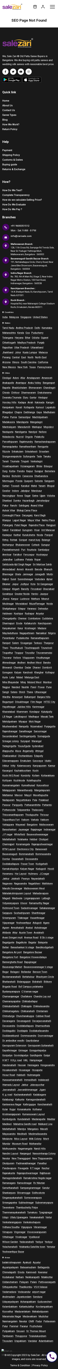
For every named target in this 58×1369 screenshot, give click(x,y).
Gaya (39, 412)
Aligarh (15, 589)
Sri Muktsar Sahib (42, 564)
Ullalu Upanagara (19, 1217)
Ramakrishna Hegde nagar (37, 1178)
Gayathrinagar (9, 1050)
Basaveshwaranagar (37, 834)
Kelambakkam (9, 1306)
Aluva (18, 751)
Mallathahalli (9, 839)
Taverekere (8, 1207)
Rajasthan (7, 347)
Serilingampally (27, 736)
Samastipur (24, 417)
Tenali (5, 461)
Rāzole (6, 451)
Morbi (50, 574)
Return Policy (9, 129)
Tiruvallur (30, 652)
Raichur (45, 1168)
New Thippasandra (42, 1158)
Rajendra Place (37, 525)
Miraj (23, 682)
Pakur (5, 505)
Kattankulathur (26, 1306)
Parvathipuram (10, 441)
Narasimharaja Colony (44, 1153)
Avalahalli (39, 932)
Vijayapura (26, 1227)
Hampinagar (36, 1060)
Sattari (5, 485)
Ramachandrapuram (45, 441)
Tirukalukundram (37, 1336)
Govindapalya (21, 1055)
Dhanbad (7, 500)
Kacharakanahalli (23, 1094)
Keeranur (42, 1272)
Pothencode (8, 809)
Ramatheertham (27, 446)
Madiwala (17, 898)
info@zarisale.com (21, 236)
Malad (19, 677)
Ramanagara (8, 1183)
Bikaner (6, 584)
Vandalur (32, 1341)
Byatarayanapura (11, 991)
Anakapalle (8, 382)
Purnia (13, 417)
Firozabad (36, 589)
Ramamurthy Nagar (39, 903)
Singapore (25, 317)
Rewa (20, 495)
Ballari (5, 947)
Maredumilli (24, 427)
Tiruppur (19, 652)
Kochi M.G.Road (10, 775)
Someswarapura (33, 1197)
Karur (20, 628)
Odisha (35, 337)
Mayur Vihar (34, 520)
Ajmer (49, 579)
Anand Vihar (37, 505)
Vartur (48, 1217)
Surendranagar (25, 579)
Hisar (37, 530)
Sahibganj (24, 505)
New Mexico (9, 367)
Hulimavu (33, 873)
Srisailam (44, 451)
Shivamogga (23, 1192)
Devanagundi (24, 1021)
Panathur (42, 1163)
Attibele (6, 932)
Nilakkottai (47, 1277)
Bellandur (26, 971)
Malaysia (14, 317)
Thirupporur (21, 1336)
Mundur (6, 1143)
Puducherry (37, 332)
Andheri (21, 662)
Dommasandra (28, 1035)
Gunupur (45, 544)
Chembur (18, 667)
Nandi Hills (40, 1148)
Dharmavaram (28, 392)
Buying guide (9, 164)
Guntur (33, 397)
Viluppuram (28, 657)
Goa (28, 332)
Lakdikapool (20, 716)
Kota (32, 584)
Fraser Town (27, 863)
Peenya (25, 878)
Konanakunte (24, 1109)
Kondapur (34, 711)
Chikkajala (26, 1006)
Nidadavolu (8, 436)
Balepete (43, 942)
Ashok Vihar (8, 510)
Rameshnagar (24, 1183)
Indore (15, 490)
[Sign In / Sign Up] (43, 7)
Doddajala (22, 1030)
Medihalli (22, 1133)
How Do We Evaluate (14, 204)
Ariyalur (40, 613)
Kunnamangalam (11, 785)
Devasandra (31, 859)
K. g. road (7, 1094)
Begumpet (7, 701)
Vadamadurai (9, 1291)
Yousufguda (24, 746)
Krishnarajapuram (11, 1114)
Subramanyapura (44, 1202)
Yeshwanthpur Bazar (13, 1251)
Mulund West (34, 682)
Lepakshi (50, 407)
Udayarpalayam (10, 1301)
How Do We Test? (12, 190)
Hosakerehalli (9, 1070)
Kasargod (7, 770)
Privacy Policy (40, 1365)
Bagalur (32, 942)
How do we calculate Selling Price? (22, 199)
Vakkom (44, 819)
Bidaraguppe (24, 981)
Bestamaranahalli (11, 976)
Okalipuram (8, 1163)
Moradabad (21, 603)
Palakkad (44, 800)
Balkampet (30, 697)
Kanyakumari (9, 628)
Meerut (45, 598)
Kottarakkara (47, 775)
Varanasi (31, 608)
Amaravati (47, 377)
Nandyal (32, 431)
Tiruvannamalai (44, 652)
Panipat (49, 535)
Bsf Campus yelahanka (30, 986)
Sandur (46, 1187)
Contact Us (8, 110)
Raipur (29, 471)
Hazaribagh (28, 500)
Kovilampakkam (44, 1306)
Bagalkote (21, 942)
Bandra (47, 662)
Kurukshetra (28, 535)
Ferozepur (28, 554)
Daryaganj (27, 515)
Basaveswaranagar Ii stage (38, 967)
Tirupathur (7, 652)
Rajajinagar (36, 829)
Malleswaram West (34, 888)
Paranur (24, 1326)
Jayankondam (24, 1296)
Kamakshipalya (10, 868)
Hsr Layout (20, 873)
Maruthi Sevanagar (12, 888)
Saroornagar (40, 731)
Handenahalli (9, 1065)
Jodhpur (24, 584)
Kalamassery (24, 765)
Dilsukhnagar (22, 701)
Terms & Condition (20, 1365)
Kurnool (40, 407)
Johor (18, 352)
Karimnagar (38, 706)
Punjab (40, 342)
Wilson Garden (10, 1241)
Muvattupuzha (40, 795)
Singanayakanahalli (12, 1197)
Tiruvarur (7, 657)
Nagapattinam (26, 633)
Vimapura (7, 1232)
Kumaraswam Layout (33, 1114)
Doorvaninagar (45, 1035)
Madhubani (49, 412)
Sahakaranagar (47, 908)
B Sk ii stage (47, 937)
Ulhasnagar (41, 692)
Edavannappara (10, 760)
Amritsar (6, 554)
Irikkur (5, 765)
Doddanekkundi (10, 1035)
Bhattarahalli (8, 981)
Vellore (17, 657)
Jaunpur (44, 593)
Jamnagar (28, 574)
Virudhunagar (43, 657)
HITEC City (49, 701)
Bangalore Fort (10, 957)
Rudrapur (29, 613)
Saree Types (9, 115)
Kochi (35, 770)
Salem (15, 643)
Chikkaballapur (30, 1001)
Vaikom (25, 819)
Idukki (48, 760)
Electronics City (25, 849)
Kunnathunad (28, 785)
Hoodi (50, 868)
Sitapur (22, 608)
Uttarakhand (37, 347)
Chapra (18, 412)
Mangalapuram (42, 790)
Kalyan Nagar (27, 868)
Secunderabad (10, 736)
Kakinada (39, 402)
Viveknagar (21, 1237)
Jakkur (5, 878)
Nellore (43, 431)
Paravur (6, 805)
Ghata (18, 574)
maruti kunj (34, 539)
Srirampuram (9, 917)
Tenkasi (38, 643)
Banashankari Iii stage (22, 947)
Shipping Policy (11, 155)
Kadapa (22, 402)
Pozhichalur (36, 1326)
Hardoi (34, 593)
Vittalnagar (8, 1237)
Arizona (6, 362)
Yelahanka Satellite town (32, 1246)
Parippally (17, 805)
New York (22, 367)
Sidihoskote (38, 1192)
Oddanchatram (10, 1282)
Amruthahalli (17, 927)
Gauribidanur (32, 1040)
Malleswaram (46, 824)
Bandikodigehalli (45, 947)
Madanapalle (38, 1119)
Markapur (37, 427)
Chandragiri (49, 387)
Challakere (26, 996)
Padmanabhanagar (26, 1163)
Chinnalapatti (9, 1272)
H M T (5, 1060)
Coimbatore (34, 618)
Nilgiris (52, 633)
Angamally (28, 751)
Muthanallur (35, 1143)
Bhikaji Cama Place (27, 510)
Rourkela (31, 549)
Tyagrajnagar (45, 1212)
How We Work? (10, 124)
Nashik (25, 687)
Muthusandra (9, 1148)
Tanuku (47, 456)
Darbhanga (29, 412)
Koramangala (23, 844)
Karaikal (25, 485)
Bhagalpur (7, 412)
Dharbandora (41, 476)
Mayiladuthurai (10, 633)
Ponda (18, 481)
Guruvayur (38, 760)
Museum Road (20, 1143)
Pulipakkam (8, 1331)
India (5, 317)
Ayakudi (27, 1262)
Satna (35, 495)
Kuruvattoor (43, 785)
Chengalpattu (9, 618)
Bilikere (48, 981)
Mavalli (44, 1129)
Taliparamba (23, 809)
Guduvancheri (44, 1301)
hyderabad (37, 746)
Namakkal (41, 633)
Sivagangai (26, 643)
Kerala (20, 332)
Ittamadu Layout (11, 1084)
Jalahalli (15, 878)
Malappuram (9, 790)
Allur (22, 377)
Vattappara (8, 824)
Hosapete (37, 1070)
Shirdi (22, 692)
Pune (49, 687)
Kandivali (28, 672)
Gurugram (27, 530)
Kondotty (25, 775)
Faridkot (17, 554)
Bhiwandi (7, 667)
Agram (5, 927)
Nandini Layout (10, 1153)
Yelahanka (22, 839)
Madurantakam (22, 1311)
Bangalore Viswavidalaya (33, 957)
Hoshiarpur (42, 554)
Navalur (23, 1321)
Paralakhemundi (10, 549)
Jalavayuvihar (37, 1084)
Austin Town (25, 932)
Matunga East (31, 677)
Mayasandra (8, 1133)
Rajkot (5, 579)
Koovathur (7, 1311)
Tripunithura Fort (11, 819)
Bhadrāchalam (19, 387)
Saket (5, 530)
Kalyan (17, 672)
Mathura (35, 598)
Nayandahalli (38, 878)
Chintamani (42, 1011)
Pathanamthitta (32, 805)
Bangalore (32, 824)
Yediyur (49, 1241)
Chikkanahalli (28, 1011)
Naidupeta (7, 431)
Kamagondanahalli (35, 1099)
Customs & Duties (12, 159)
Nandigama (21, 431)
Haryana (19, 337)
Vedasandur (24, 1291)
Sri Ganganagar (45, 584)
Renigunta (43, 446)
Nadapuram (8, 800)
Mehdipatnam (9, 721)
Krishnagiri (30, 628)
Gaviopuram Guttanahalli (41, 1045)
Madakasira (8, 422)
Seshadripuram (22, 913)
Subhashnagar (26, 1202)
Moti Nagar (35, 721)
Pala (34, 800)
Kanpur (14, 598)
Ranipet (6, 643)
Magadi (6, 898)
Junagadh (40, 574)
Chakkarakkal (9, 755)
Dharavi (37, 667)
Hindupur (43, 397)
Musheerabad (9, 726)
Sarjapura (7, 913)
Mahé (34, 485)
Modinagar (8, 603)
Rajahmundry (26, 441)
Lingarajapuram (32, 898)
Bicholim (16, 476)
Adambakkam (46, 1341)
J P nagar (7, 834)
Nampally (24, 726)
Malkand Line (45, 1124)
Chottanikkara (25, 755)
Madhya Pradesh (26, 342)
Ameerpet (17, 697)
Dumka (17, 500)
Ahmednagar (9, 662)
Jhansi (5, 598)
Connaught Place (11, 515)
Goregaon (7, 672)
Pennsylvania (44, 367)
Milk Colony (35, 1138)
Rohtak (13, 539)
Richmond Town (10, 908)
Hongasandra (47, 1065)
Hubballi (21, 1075)
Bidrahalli (37, 981)
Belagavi (14, 971)
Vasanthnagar (37, 917)
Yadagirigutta (9, 746)
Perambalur (8, 638)
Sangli (5, 692)
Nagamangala (25, 1148)
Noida (40, 535)
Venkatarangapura (11, 1222)
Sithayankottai (9, 1287)
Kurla (5, 677)
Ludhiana (19, 559)
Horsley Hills (9, 402)
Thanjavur (49, 643)
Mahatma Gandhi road (25, 1124)
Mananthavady (25, 790)
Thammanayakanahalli (14, 1212)
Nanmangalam (9, 1321)
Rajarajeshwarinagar (42, 844)
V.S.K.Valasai (40, 1287)
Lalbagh (46, 898)
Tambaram (7, 1336)
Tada (39, 456)
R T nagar (35, 1168)
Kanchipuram (45, 623)
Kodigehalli (42, 863)
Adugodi (37, 922)
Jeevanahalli (9, 1089)
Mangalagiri (36, 422)
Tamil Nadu (8, 327)
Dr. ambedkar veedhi (13, 1040)
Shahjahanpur (9, 608)
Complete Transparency (16, 195)
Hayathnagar (9, 706)
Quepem (28, 481)
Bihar (27, 337)
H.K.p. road (16, 1060)
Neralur (6, 1158)
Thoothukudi (16, 647)
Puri (23, 549)
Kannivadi (31, 1272)
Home (5, 100)
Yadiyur (39, 1241)
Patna (5, 417)
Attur (14, 932)
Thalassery (37, 809)
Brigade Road (9, 986)
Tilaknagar (22, 917)
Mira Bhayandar (10, 682)
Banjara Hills (43, 697)
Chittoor (15, 392)
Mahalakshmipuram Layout (16, 893)
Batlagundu (43, 1267)
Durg (4, 471)
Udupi (5, 1217)
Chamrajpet (8, 844)
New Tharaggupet (21, 1158)
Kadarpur (7, 535)
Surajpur (38, 471)
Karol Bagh (40, 515)
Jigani (42, 1089)
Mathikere (47, 883)
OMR (31, 1321)
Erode (19, 623)
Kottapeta (29, 407)
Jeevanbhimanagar (27, 1089)
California (43, 362)
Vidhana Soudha (10, 1227)
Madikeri (7, 1124)
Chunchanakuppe (25, 1016)
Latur (12, 677)
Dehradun (43, 608)
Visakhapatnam (10, 466)
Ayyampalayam (10, 1267)
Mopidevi (48, 427)
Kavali (19, 407)
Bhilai (39, 466)
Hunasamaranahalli (12, 1079)
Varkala (35, 819)
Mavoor (19, 795)
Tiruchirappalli (31, 647)
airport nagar (39, 1291)
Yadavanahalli (26, 1241)
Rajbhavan (45, 1173)
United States (40, 317)
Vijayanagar (8, 922)
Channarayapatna (11, 1001)
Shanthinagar (38, 913)
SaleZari (35, 1355)
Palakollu (39, 436)
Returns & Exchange (13, 169)
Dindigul (6, 377)
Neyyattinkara (23, 800)
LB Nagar (7, 716)
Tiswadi (15, 485)
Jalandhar (7, 559)
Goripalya (7, 1055)
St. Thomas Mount (36, 1331)
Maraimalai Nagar (11, 1316)
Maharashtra (9, 332)
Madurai (42, 628)
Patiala (29, 559)
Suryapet (25, 741)
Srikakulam (17, 451)
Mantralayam (9, 427)
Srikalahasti (31, 451)
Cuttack (36, 544)
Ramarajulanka (10, 446)
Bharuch (48, 569)
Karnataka (47, 327)
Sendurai (37, 1296)
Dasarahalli (18, 859)
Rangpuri (51, 525)
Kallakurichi (30, 623)
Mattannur (7, 795)
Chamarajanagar (10, 996)
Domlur (6, 859)
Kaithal (17, 535)
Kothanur (37, 1109)
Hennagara (33, 1065)
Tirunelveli (46, 647)
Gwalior (6, 490)
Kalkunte (19, 1099)
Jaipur (15, 584)
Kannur (51, 765)
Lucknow (25, 598)
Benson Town (40, 971)
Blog (5, 119)
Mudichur (43, 1316)
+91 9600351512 (20, 225)
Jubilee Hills (24, 706)
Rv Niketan (39, 1183)
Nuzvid (20, 436)
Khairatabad (8, 711)
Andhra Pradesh (24, 327)
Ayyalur (37, 1262)
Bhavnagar (7, 574)
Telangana (7, 337)
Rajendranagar (9, 731)
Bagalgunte (8, 942)
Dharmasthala (42, 1025)
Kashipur (18, 613)
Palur (5, 1326)
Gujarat (44, 337)
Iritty (13, 765)
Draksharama (44, 392)
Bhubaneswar (22, 544)
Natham (20, 1277)
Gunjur (47, 1055)
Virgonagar (20, 1232)
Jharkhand (7, 352)
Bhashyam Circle (45, 976)
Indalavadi (43, 1079)
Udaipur (6, 589)
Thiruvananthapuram (13, 814)
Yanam (42, 485)
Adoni (16, 377)
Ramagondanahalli (12, 1178)
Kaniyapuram (39, 765)
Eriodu (21, 1272)
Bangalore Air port (12, 952)
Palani (33, 1282)
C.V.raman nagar (29, 991)
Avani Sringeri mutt (12, 937)
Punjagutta (49, 726)
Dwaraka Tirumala (11, 397)
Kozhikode (19, 780)
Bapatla (6, 387)
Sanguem (49, 481)
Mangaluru (33, 1129)
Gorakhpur (7, 593)
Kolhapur (50, 672)
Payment (7, 150)
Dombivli (47, 667)
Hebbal (33, 839)
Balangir (46, 539)
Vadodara (40, 579)
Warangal (36, 741)
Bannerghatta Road (12, 962)
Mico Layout (20, 1138)
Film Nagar (36, 701)
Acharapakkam (28, 1301)
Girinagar (23, 1050)
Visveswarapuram (36, 1232)
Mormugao (8, 481)
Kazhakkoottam (22, 770)
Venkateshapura (31, 1222)
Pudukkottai (22, 638)
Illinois (15, 362)
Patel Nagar (20, 525)
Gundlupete (36, 1055)
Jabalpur (25, 490)
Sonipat (23, 539)
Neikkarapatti (32, 1277)
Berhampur (8, 544)
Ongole (29, 436)
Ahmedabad (8, 569)
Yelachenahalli (9, 1246)
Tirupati (25, 461)
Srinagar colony (10, 741)
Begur (5, 971)
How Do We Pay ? (12, 209)
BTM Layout (8, 849)
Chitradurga (8, 1016)
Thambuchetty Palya (27, 1207)
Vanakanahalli (36, 1217)
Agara (46, 922)
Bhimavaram (35, 387)
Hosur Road (8, 1075)
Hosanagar (24, 1070)
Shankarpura (8, 1192)
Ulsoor (23, 903)
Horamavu (7, 873)
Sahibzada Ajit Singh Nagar (16, 564)
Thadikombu (25, 1287)
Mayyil (27, 795)
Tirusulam (7, 1341)
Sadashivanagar (29, 908)
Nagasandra (20, 883)
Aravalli (29, 569)
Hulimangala (33, 1075)
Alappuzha (8, 751)
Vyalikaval (34, 1237)
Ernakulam (25, 760)
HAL (25, 1060)
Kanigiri (50, 402)
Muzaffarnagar (37, 603)
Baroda (38, 569)
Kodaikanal (8, 1277)
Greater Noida (22, 593)
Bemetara (50, 471)
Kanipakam (8, 407)
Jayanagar (23, 829)
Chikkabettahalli (10, 1006)
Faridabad (15, 530)
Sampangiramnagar (30, 1187)
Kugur (12, 1109)
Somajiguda (43, 736)
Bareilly (25, 589)
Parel (33, 687)
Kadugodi (41, 868)
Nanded (16, 687)
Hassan (22, 1065)
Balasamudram (28, 1267)
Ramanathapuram (40, 638)
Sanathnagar (25, 731)
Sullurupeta (29, 456)
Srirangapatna (9, 1202)
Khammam (22, 711)
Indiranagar (50, 829)
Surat (13, 579)
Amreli (20, 569)
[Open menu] (52, 7)
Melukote (7, 1138)
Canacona (27, 476)
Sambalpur (43, 549)
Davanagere (8, 1021)
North (30, 357)
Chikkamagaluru (10, 1011)
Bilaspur (48, 466)
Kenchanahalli (44, 1104)
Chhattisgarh (9, 342)
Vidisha (51, 495)
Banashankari (9, 829)
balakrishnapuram (11, 1262)
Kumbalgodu (9, 1119)
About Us (7, 105)
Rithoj (5, 539)
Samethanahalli (10, 1187)
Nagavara (7, 883)
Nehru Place (48, 520)
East (23, 357)
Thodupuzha (31, 814)
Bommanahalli (26, 854)
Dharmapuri (8, 623)
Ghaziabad (48, 589)
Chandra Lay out (42, 996)
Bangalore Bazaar (32, 952)
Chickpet (43, 839)
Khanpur (6, 520)
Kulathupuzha (34, 780)
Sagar (27, 495)
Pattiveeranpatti (47, 1282)
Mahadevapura (40, 893)
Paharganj (7, 525)
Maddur (51, 1119)
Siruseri (20, 1331)
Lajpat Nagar (19, 520)
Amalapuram (33, 377)
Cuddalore (47, 618)
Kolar (5, 1109)
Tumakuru (32, 1212)
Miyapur (23, 721)
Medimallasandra (37, 1133)
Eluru (25, 397)
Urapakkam (20, 1341)
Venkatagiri (36, 461)
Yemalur (51, 1246)
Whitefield (19, 834)
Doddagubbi (8, 1030)
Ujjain (42, 495)
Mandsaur (36, 490)
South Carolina (28, 362)
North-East (41, 357)
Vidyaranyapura (10, 903)
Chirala (6, 392)
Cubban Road (43, 1016)
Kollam (35, 775)
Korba (12, 471)
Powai (41, 687)
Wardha (6, 697)
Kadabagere (39, 1094)
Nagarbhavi (34, 883)
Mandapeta (22, 422)
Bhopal (50, 485)
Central (16, 357)
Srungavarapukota (11, 456)
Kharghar (39, 672)
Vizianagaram (27, 466)
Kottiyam (7, 780)
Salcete (39, 481)
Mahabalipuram (40, 1311)
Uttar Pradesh (21, 347)
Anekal (29, 927)
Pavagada (23, 1168)
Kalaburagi (8, 1099)
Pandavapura (9, 1168)
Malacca (43, 352)
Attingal (39, 751)
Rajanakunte (8, 1173)
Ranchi (13, 505)
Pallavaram (49, 1321)
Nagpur (6, 687)
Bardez (6, 476)
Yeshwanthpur (23, 922)
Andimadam (8, 1296)
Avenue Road (31, 937)
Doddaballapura (10, 863)
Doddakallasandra (39, 1030)
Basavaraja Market (12, 967)
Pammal (13, 1326)
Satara (14, 692)
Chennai (22, 618)
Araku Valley (34, 382)
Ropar (37, 559)
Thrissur (44, 814)
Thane (30, 692)
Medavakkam (30, 1316)
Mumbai (47, 682)
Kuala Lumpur (30, 352)
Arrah (30, 402)
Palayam (24, 1282)
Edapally (38, 755)
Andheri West (34, 662)
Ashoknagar (40, 927)
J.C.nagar (44, 873)
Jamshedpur (42, 500)
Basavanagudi (9, 854)
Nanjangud (25, 1153)
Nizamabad (36, 726)
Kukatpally (46, 711)
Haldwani (7, 613)
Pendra (21, 471)
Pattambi (47, 805)
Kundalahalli (23, 1119)
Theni (5, 647)
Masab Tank (47, 716)
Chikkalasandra (41, 1006)
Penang (6, 357)
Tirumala (14, 461)
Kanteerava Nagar (11, 1104)
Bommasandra (43, 854)
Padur (39, 1321)
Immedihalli (30, 1079)
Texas (32, 367)
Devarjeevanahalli (41, 1021)
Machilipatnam (40, 417)
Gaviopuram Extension (14, 1045)
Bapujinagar (30, 962)
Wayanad (20, 824)
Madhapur (33, 716)
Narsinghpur (8, 495)
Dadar (28, 667)
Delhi (37, 327)
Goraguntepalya (37, 1050)
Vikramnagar (40, 1227)
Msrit (46, 1138)
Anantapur (21, 382)
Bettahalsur (28, 976)
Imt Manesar (48, 530)
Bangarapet (49, 382)
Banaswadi (41, 849)
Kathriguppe (29, 1104)
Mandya (21, 1129)
